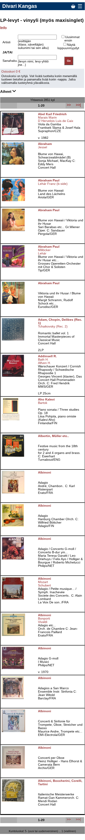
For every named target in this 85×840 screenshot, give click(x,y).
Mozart (43, 582)
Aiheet (6, 92)
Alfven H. (44, 363)
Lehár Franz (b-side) (53, 183)
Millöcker (44, 250)
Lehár (42, 253)
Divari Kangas (19, 6)
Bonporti (44, 618)
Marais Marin (47, 117)
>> (69, 819)
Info (3, 28)
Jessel (42, 147)
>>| (78, 819)
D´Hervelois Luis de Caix (55, 121)
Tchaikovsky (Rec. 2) (53, 326)
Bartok (42, 403)
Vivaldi (42, 622)
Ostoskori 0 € (10, 71)
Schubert (44, 585)
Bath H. (43, 359)
